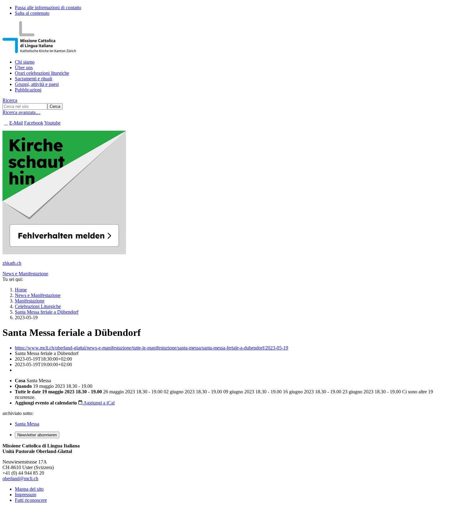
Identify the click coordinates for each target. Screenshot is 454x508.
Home (21, 289)
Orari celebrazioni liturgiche (42, 73)
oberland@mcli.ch (20, 478)
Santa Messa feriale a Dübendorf (46, 312)
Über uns (24, 67)
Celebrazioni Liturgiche (38, 306)
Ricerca (9, 100)
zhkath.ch (11, 263)
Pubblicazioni (28, 89)
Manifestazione (29, 300)
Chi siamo (25, 62)
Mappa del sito (29, 489)
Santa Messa (27, 423)
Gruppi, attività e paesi (37, 84)
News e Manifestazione (25, 273)
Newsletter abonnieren (37, 435)
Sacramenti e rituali (33, 78)
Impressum (25, 494)
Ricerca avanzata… (21, 112)
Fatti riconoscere (31, 500)
